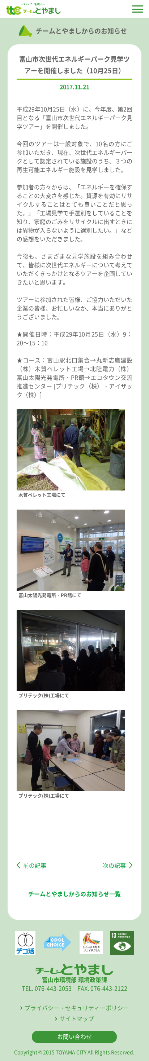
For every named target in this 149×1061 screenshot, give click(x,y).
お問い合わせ (74, 1036)
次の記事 (114, 865)
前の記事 (34, 865)
